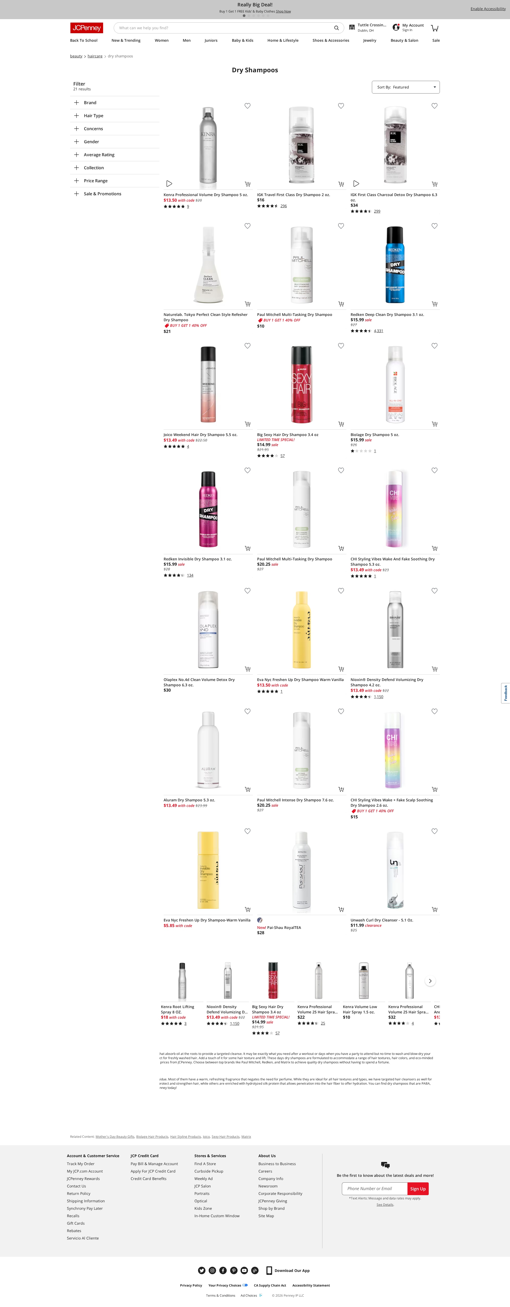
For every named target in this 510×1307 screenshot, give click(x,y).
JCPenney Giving (272, 1200)
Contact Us (76, 1185)
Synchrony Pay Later (85, 1208)
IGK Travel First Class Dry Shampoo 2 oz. (293, 194)
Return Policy (78, 1193)
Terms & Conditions (220, 1295)
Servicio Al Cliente (83, 1238)
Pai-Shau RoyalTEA (279, 927)
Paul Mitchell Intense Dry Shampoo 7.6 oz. (295, 799)
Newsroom (268, 1185)
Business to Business (277, 1163)
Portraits (202, 1193)
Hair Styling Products (185, 1136)
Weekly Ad (203, 1178)
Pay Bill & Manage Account (154, 1163)
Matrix (246, 1136)
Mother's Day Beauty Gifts (115, 1136)
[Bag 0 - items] (434, 28)
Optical (200, 1200)
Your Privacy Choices (225, 1285)
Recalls (73, 1215)
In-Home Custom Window (217, 1215)
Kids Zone (203, 1208)
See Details (385, 1204)
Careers (265, 1171)
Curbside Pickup (208, 1171)
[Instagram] (213, 1270)
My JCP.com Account (85, 1171)
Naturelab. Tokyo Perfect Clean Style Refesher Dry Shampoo (206, 317)
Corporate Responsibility (280, 1193)
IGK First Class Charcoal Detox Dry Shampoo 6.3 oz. (394, 197)
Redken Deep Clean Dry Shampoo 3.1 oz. (387, 314)
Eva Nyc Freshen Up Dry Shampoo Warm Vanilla (300, 679)
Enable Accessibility (488, 8)
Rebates (74, 1230)
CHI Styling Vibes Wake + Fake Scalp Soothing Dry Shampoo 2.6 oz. (392, 802)
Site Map (266, 1215)
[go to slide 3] (253, 15)
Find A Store (205, 1163)
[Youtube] (245, 1270)
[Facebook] (223, 1270)
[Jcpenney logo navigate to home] (86, 28)
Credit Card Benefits (149, 1178)
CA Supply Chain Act (270, 1285)
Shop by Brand (271, 1208)
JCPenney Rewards (83, 1178)
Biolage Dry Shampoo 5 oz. (375, 434)
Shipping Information (86, 1200)
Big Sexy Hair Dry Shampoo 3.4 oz (287, 434)
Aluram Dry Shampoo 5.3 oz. (189, 799)
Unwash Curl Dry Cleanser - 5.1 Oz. (382, 920)
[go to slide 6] (268, 15)
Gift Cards (76, 1223)
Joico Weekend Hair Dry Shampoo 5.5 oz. (200, 434)
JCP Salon (202, 1185)
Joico (206, 1136)
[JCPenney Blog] (255, 1270)
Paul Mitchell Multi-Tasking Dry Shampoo (294, 314)
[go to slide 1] (244, 15)
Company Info (270, 1178)
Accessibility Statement (311, 1285)
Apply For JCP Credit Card (153, 1171)
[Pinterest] (234, 1270)
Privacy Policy (191, 1285)
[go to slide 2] (249, 15)
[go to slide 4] (258, 15)
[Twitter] (202, 1270)
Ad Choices (249, 1295)
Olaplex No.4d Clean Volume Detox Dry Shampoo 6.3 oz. (199, 682)
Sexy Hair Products (226, 1136)
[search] (338, 28)
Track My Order (81, 1163)
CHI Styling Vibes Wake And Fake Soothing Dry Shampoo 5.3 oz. (393, 561)
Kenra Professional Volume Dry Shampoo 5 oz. (206, 194)
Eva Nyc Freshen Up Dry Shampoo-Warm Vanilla (207, 920)
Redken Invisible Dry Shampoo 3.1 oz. (198, 558)
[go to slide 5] (263, 15)
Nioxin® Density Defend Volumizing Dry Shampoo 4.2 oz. (387, 682)
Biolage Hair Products (152, 1136)
